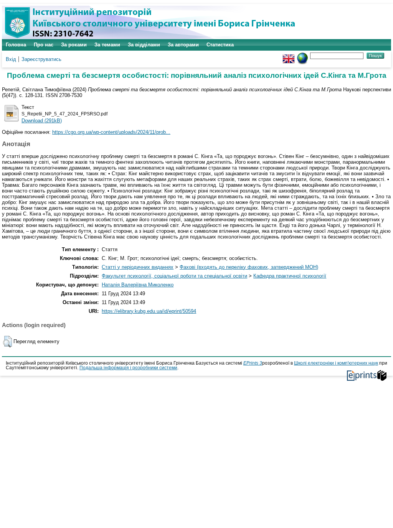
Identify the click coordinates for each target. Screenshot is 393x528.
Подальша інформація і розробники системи (128, 367)
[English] (288, 55)
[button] (7, 341)
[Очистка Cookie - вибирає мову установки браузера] (302, 55)
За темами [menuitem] (107, 45)
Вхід (11, 59)
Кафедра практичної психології (289, 276)
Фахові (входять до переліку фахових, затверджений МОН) (249, 267)
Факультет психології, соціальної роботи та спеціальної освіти (174, 276)
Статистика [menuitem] (220, 45)
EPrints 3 (252, 363)
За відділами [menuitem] (144, 45)
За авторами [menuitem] (183, 45)
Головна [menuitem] (16, 45)
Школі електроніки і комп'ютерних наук (336, 363)
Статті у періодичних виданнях (137, 267)
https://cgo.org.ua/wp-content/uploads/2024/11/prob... (111, 132)
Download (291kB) (41, 120)
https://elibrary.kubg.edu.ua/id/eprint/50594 (149, 311)
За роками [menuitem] (74, 45)
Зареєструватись (41, 59)
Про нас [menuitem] (43, 45)
